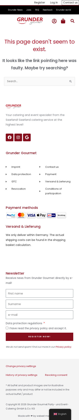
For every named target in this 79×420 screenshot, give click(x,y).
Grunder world (63, 9)
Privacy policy (63, 346)
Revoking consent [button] (56, 375)
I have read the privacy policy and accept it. (38, 328)
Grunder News (15, 9)
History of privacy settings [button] (21, 375)
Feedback (48, 9)
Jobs (28, 9)
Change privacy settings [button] (21, 366)
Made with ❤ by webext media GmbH (39, 416)
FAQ (37, 9)
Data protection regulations (24, 323)
